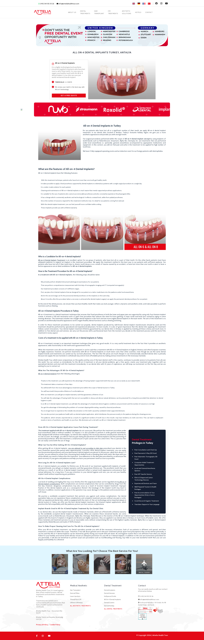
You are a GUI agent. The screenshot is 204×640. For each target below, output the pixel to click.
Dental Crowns (109, 603)
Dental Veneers (109, 593)
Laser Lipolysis (75, 596)
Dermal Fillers (75, 593)
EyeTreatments (113, 12)
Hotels (138, 12)
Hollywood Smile (110, 596)
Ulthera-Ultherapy (76, 603)
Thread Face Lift (75, 599)
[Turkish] (150, 3)
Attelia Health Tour (160, 635)
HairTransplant (99, 12)
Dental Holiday (109, 606)
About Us (72, 12)
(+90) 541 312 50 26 (47, 4)
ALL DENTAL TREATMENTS (113, 609)
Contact (149, 12)
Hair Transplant (75, 590)
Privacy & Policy (42, 625)
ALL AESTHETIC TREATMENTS (80, 606)
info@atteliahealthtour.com (69, 4)
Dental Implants (109, 590)
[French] (145, 3)
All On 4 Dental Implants (112, 599)
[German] (140, 3)
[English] (135, 3)
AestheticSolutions (126, 12)
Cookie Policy (55, 625)
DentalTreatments (85, 12)
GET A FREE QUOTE (69, 95)
